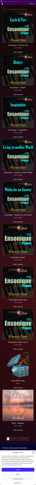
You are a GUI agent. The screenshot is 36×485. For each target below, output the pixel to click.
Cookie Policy (17, 482)
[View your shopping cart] (2, 4)
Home (4, 9)
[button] (33, 452)
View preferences (18, 479)
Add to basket (18, 52)
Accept (18, 469)
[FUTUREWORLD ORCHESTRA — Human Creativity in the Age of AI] (18, 1)
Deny (18, 474)
